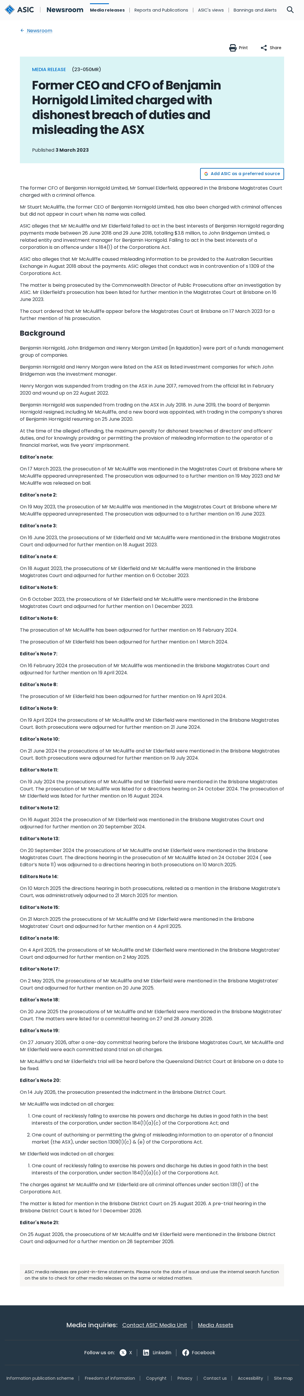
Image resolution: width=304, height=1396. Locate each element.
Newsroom (39, 30)
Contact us (215, 1378)
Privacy (185, 1378)
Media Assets (215, 1325)
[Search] (290, 10)
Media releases (107, 10)
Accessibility (250, 1378)
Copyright (156, 1378)
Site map (283, 1378)
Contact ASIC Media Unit (154, 1325)
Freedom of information (110, 1378)
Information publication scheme (40, 1378)
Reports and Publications (161, 10)
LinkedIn (162, 1352)
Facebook (203, 1352)
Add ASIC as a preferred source (245, 174)
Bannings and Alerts (255, 10)
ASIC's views (211, 10)
